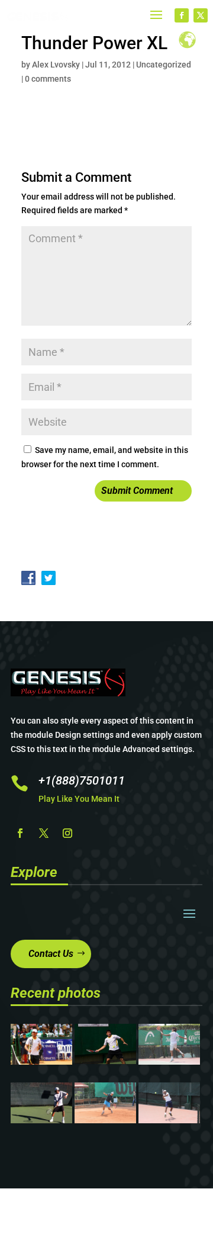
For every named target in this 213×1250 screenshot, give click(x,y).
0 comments (48, 78)
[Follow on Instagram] (67, 833)
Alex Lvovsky (56, 64)
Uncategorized (163, 64)
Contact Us (50, 953)
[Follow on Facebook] (182, 15)
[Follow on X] (200, 15)
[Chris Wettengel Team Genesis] (105, 1061)
